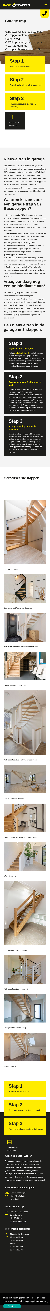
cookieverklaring (38, 1301)
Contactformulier (16, 1215)
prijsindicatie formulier (22, 353)
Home (7, 32)
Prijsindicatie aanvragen (19, 1212)
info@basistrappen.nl (18, 1221)
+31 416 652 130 (16, 1218)
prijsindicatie (11, 299)
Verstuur (12, 1306)
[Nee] (47, 1302)
